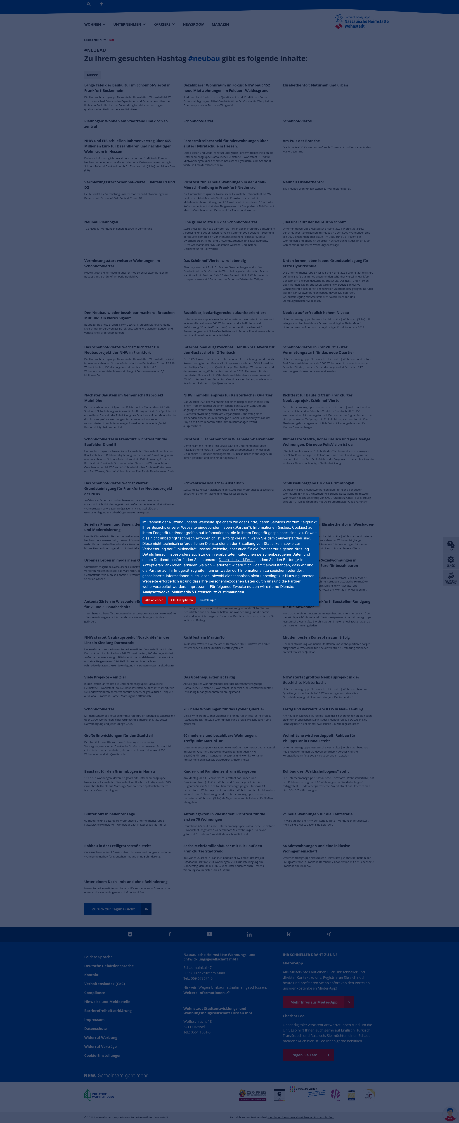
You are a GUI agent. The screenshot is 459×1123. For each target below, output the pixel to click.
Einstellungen (208, 600)
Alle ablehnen (154, 600)
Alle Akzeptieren (182, 600)
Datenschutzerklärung (237, 559)
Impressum (197, 586)
